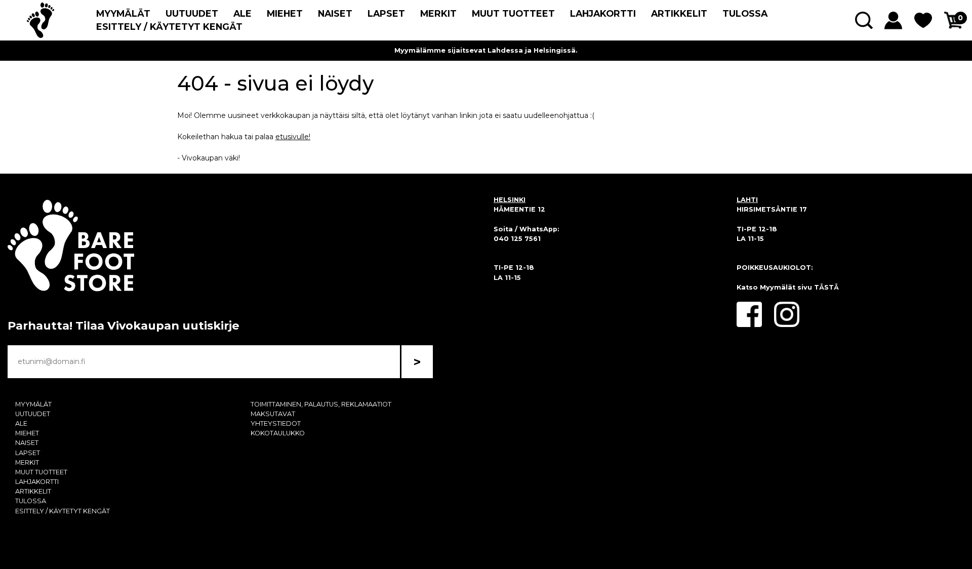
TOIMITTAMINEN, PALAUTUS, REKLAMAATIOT (321, 404)
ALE (242, 13)
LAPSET (386, 13)
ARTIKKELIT (679, 13)
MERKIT (438, 13)
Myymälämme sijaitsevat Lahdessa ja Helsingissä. (486, 50)
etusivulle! (292, 136)
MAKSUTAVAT (273, 414)
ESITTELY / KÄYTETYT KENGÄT (169, 26)
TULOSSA (744, 13)
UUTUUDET (192, 13)
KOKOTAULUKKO (278, 433)
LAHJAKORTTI (603, 13)
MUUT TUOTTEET (513, 13)
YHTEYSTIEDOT (276, 423)
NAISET (335, 13)
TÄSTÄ (826, 287)
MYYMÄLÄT (123, 13)
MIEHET (285, 13)
